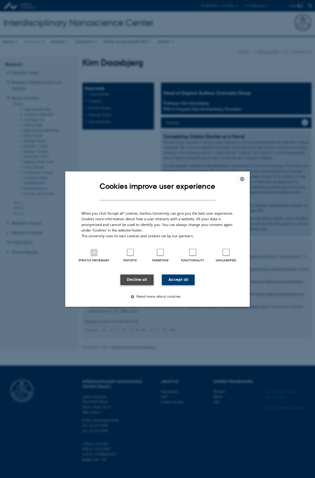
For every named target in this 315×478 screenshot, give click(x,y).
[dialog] (157, 239)
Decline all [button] (137, 279)
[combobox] (242, 179)
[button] (157, 296)
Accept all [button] (178, 279)
